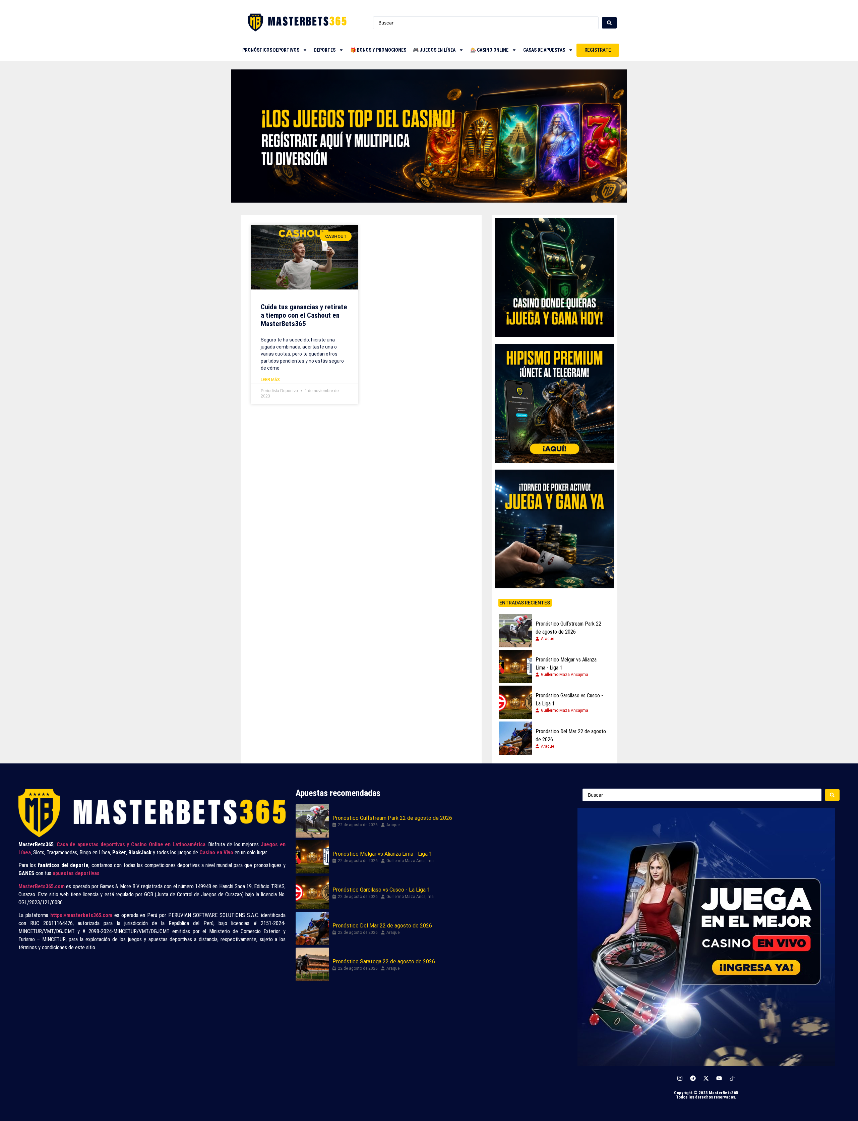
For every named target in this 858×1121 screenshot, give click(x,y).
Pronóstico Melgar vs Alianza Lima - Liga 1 (566, 663)
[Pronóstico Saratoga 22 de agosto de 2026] (312, 964)
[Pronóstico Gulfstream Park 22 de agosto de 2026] (515, 630)
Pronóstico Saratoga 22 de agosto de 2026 (383, 961)
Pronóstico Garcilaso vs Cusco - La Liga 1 (569, 699)
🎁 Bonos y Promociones (378, 50)
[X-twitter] (706, 1078)
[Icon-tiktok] (732, 1078)
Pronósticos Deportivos (270, 50)
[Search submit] (609, 23)
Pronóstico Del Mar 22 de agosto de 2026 (571, 735)
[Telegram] (693, 1078)
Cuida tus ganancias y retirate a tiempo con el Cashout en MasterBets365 (304, 315)
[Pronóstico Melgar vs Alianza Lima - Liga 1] (515, 666)
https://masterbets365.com (81, 915)
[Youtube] (719, 1078)
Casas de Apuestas (544, 50)
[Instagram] (680, 1078)
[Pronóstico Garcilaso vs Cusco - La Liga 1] (515, 702)
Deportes (324, 50)
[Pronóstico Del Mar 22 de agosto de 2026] (515, 738)
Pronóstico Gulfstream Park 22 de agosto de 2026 (568, 628)
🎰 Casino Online (489, 50)
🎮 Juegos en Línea (434, 50)
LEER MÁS (270, 379)
